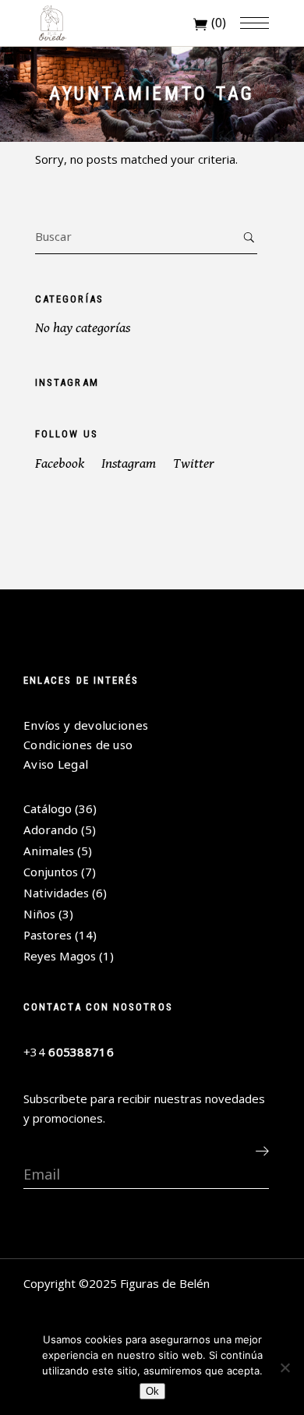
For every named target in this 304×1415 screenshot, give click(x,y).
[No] (284, 1367)
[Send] (262, 1151)
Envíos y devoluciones (85, 725)
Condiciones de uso (78, 744)
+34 (68, 1051)
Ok (152, 1391)
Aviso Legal (55, 764)
